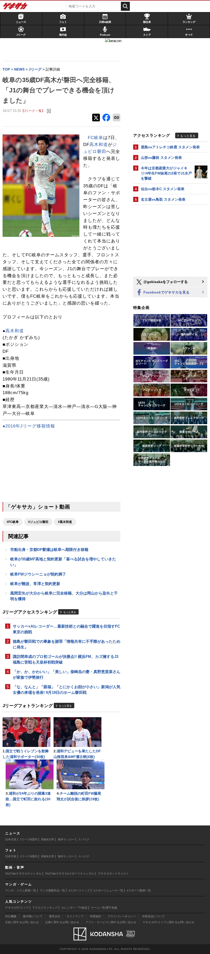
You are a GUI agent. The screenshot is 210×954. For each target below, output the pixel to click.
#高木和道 (65, 522)
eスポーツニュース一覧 (108, 890)
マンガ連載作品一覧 (52, 890)
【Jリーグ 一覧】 (33, 110)
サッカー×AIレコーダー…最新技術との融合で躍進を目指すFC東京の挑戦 (66, 629)
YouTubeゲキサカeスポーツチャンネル (69, 873)
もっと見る (69, 612)
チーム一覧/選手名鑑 (104, 907)
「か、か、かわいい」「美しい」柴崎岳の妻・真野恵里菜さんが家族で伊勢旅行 (66, 674)
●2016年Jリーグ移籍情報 (29, 426)
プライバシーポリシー (122, 916)
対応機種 (10, 916)
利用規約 (95, 916)
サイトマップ (75, 916)
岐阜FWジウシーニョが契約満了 (38, 574)
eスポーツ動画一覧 (139, 890)
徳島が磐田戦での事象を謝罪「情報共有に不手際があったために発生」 (66, 644)
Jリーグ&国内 (28, 839)
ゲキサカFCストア (17, 907)
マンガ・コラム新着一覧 (20, 890)
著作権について (33, 916)
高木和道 (98, 144)
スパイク (83, 839)
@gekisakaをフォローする (165, 282)
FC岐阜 (95, 137)
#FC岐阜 (13, 522)
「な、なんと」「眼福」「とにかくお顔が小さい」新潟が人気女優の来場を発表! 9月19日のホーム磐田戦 (66, 690)
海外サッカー (66, 839)
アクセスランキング (45, 907)
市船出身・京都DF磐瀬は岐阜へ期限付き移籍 (49, 549)
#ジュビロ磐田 (38, 522)
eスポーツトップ (79, 890)
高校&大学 (47, 839)
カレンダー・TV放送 (74, 907)
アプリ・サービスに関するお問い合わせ (111, 922)
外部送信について (153, 916)
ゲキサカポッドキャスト (113, 873)
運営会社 (54, 916)
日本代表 (10, 839)
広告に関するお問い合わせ (22, 922)
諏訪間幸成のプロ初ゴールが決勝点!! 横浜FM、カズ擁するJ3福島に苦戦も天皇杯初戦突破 (65, 659)
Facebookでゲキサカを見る (166, 292)
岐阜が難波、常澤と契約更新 (35, 583)
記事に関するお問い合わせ (62, 922)
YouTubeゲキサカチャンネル (23, 873)
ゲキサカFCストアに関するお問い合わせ (168, 922)
